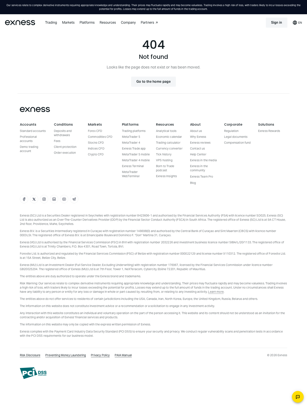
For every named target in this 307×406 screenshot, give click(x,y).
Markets (68, 22)
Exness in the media (203, 160)
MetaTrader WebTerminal (131, 174)
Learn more (216, 292)
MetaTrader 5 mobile (136, 154)
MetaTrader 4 (131, 142)
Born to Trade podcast (165, 168)
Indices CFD (96, 148)
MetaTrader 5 (131, 137)
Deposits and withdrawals (63, 133)
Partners (147, 22)
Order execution (65, 153)
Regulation (231, 131)
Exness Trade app (134, 148)
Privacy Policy (100, 355)
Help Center (198, 154)
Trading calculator (168, 142)
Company (128, 22)
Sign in (276, 22)
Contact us (197, 148)
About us (196, 131)
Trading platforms (134, 131)
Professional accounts (28, 139)
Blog (193, 183)
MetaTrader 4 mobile (136, 160)
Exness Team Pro (201, 176)
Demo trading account (29, 149)
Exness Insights (166, 176)
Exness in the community (199, 168)
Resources (108, 22)
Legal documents (235, 137)
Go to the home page (153, 81)
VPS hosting (164, 160)
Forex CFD (95, 131)
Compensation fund (237, 142)
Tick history (163, 154)
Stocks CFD (96, 142)
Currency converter (169, 148)
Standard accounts (33, 131)
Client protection (65, 147)
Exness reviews (200, 142)
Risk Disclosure (30, 355)
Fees (57, 141)
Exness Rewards (269, 131)
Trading (51, 22)
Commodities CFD (100, 137)
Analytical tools (166, 131)
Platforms (87, 22)
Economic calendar (169, 137)
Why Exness (198, 137)
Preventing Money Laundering (65, 355)
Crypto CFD (96, 154)
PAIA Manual (123, 355)
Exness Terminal (133, 166)
